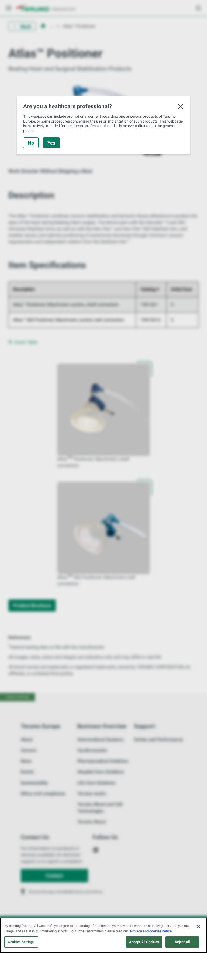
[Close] (198, 926)
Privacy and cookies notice (151, 931)
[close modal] (180, 106)
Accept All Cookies (144, 942)
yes (51, 143)
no (31, 143)
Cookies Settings (21, 942)
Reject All (182, 942)
